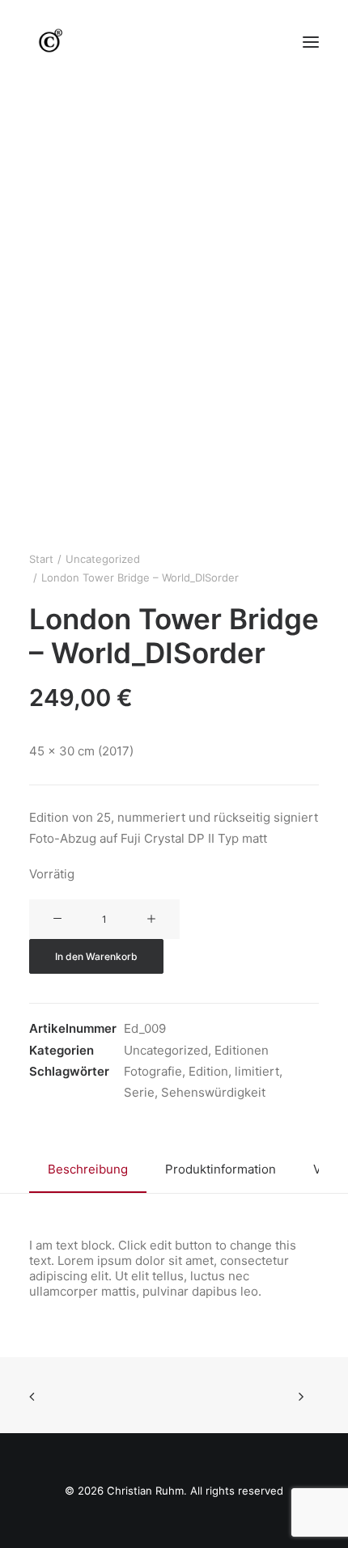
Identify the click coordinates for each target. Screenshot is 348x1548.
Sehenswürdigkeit (213, 1092)
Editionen (241, 1050)
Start (41, 558)
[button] (311, 42)
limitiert (257, 1071)
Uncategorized (103, 558)
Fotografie (153, 1071)
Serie (139, 1092)
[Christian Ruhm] (49, 42)
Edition (208, 1071)
